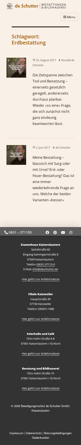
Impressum (17, 433)
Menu (71, 17)
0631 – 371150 (20, 232)
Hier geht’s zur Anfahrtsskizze (40, 279)
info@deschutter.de (45, 269)
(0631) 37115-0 (46, 264)
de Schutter (63, 147)
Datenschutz (34, 433)
